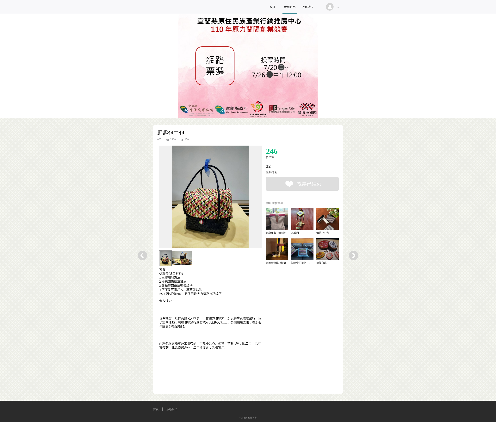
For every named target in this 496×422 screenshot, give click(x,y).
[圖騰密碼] (327, 249)
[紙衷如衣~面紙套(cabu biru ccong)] (277, 219)
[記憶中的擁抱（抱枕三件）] (302, 249)
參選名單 (290, 7)
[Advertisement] (204, 377)
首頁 (272, 7)
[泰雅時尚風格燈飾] (277, 249)
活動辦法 (307, 7)
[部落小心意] (327, 219)
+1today (243, 417)
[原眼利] (302, 219)
